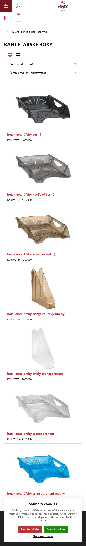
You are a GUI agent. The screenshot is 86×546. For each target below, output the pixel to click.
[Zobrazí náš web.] (18, 21)
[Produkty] (63, 6)
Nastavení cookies (43, 536)
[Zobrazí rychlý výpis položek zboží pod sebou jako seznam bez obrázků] (18, 55)
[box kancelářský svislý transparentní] (43, 348)
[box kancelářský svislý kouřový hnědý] (43, 288)
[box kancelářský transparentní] (43, 408)
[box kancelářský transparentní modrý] (43, 468)
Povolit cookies (55, 529)
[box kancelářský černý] (43, 109)
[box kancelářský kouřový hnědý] (43, 229)
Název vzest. (39, 73)
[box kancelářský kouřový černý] (43, 169)
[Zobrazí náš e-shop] (18, 15)
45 (31, 64)
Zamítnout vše (30, 529)
